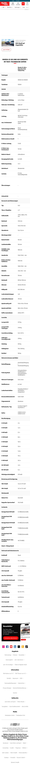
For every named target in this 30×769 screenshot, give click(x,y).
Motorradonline (23, 752)
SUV (3, 7)
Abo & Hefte (25, 706)
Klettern (24, 748)
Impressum (15, 678)
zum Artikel (6, 49)
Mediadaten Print (20, 715)
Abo (23, 3)
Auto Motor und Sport (15, 743)
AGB (21, 678)
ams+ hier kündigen (8, 664)
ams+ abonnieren (19, 659)
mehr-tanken (5, 752)
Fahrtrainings (8, 655)
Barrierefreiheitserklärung (19, 688)
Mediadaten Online (9, 715)
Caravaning (5, 748)
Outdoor (6, 757)
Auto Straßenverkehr (15, 706)
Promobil (12, 757)
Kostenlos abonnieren (10, 638)
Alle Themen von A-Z (20, 673)
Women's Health (15, 762)
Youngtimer (5, 706)
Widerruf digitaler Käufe (21, 664)
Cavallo (12, 748)
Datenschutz (21, 683)
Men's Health (13, 752)
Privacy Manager (7, 688)
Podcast (15, 655)
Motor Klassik (20, 701)
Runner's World (21, 757)
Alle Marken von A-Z (8, 673)
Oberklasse (9, 7)
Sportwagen (17, 7)
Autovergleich (9, 659)
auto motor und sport (10, 701)
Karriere (15, 693)
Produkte (18, 0)
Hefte (13, 0)
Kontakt (9, 678)
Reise (24, 7)
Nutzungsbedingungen (10, 683)
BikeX (24, 743)
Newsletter (21, 655)
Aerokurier (5, 743)
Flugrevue (18, 748)
